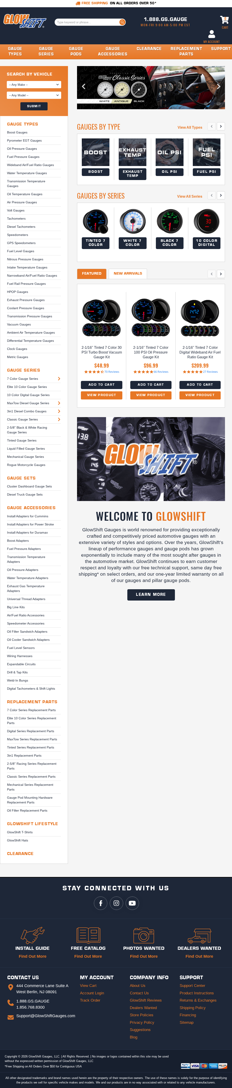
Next (219, 87)
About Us (137, 985)
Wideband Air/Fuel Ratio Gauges (30, 165)
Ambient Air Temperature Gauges (31, 332)
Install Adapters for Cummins (27, 516)
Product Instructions (197, 993)
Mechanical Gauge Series (25, 456)
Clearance (20, 854)
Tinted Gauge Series (21, 440)
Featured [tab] (92, 274)
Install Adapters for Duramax (27, 532)
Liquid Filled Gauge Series (26, 448)
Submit (34, 106)
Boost (95, 172)
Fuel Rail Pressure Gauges (26, 283)
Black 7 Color (170, 243)
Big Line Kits (16, 607)
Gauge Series (23, 371)
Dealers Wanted (143, 1008)
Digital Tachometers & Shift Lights (31, 688)
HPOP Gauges (17, 292)
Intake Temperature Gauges (27, 267)
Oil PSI (169, 172)
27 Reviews (210, 372)
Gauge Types (22, 124)
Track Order (90, 1000)
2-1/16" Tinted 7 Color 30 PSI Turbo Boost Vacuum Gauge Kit (102, 352)
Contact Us (139, 993)
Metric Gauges (17, 357)
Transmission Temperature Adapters (26, 559)
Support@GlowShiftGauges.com (45, 1016)
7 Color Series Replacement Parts (31, 710)
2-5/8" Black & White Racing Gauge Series (27, 430)
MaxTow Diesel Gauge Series (28, 403)
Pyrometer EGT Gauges (24, 140)
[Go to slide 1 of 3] (206, 104)
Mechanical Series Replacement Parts (30, 787)
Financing (188, 1015)
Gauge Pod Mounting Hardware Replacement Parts (30, 800)
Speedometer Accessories (25, 623)
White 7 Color (132, 243)
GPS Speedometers (21, 243)
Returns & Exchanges (198, 1000)
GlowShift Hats (17, 840)
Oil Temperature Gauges (24, 194)
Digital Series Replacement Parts (30, 731)
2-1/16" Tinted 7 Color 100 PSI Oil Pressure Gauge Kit (150, 352)
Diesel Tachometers (21, 226)
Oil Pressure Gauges (22, 148)
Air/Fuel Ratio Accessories (25, 615)
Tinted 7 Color (96, 243)
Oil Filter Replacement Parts (27, 810)
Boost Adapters (18, 540)
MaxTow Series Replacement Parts (32, 739)
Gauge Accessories (31, 508)
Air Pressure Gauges (22, 202)
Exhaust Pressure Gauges (26, 300)
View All (190, 127)
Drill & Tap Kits (17, 672)
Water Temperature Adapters (27, 578)
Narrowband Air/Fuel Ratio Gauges (32, 275)
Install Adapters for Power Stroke (30, 524)
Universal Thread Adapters (26, 599)
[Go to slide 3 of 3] (218, 104)
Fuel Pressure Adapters (24, 549)
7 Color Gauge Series (22, 378)
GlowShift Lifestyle (32, 824)
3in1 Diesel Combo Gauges (26, 411)
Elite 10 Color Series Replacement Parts (31, 720)
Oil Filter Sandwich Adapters (27, 631)
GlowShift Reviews (146, 1000)
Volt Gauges (15, 210)
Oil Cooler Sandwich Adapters (28, 639)
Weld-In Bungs (17, 680)
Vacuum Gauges (19, 324)
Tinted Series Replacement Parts (30, 747)
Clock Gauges (17, 349)
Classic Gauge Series (22, 419)
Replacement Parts (32, 702)
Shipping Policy (193, 1008)
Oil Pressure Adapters (22, 570)
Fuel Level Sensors (21, 648)
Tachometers (16, 218)
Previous (83, 87)
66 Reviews (161, 372)
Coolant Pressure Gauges (25, 308)
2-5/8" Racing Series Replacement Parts (31, 766)
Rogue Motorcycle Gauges (26, 465)
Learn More (151, 595)
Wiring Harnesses (19, 656)
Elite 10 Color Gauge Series (27, 387)
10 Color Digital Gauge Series (28, 395)
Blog (133, 1037)
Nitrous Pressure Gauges (25, 259)
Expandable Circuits (21, 664)
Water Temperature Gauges (27, 173)
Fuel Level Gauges (20, 251)
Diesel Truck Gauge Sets (25, 494)
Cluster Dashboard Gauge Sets (29, 486)
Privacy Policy (142, 1022)
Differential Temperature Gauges (30, 340)
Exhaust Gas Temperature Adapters (26, 588)
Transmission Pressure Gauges (29, 316)
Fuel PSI (206, 172)
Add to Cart (102, 384)
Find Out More (32, 956)
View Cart (88, 985)
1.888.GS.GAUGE (165, 20)
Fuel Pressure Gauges (23, 157)
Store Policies (141, 1015)
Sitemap (186, 1022)
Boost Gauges (17, 132)
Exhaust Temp (133, 174)
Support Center (192, 985)
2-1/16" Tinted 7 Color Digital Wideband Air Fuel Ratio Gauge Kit (200, 352)
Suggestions (140, 1030)
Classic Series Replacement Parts (31, 776)
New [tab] (128, 274)
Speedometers (17, 235)
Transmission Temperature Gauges (26, 183)
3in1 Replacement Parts (24, 755)
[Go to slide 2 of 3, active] (212, 104)
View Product (101, 395)
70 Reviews (111, 372)
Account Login (92, 993)
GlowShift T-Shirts (20, 832)
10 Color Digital (206, 243)
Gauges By (98, 126)
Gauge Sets (21, 478)
